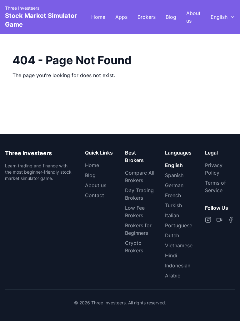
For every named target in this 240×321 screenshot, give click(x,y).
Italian (172, 215)
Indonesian (177, 265)
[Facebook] (231, 220)
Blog (171, 17)
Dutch (172, 235)
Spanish (174, 175)
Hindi (171, 255)
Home (98, 17)
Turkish (173, 205)
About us (193, 17)
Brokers (147, 17)
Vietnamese (178, 245)
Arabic (172, 275)
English (174, 165)
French (173, 195)
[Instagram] (208, 220)
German (174, 185)
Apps (121, 17)
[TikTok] (219, 220)
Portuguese (178, 225)
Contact (94, 195)
